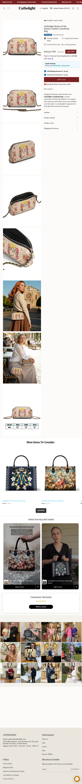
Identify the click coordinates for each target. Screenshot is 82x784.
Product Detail (49, 118)
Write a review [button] (41, 607)
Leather (47, 113)
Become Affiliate (47, 754)
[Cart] (78, 8)
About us (45, 739)
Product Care (49, 123)
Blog (43, 750)
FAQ (43, 743)
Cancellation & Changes (11, 775)
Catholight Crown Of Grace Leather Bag (13, 501)
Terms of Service (8, 779)
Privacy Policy (7, 764)
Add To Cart (19, 587)
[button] (77, 779)
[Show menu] (4, 8)
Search (44, 747)
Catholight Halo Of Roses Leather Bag (52, 501)
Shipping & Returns (51, 128)
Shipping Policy (8, 767)
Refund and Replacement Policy (13, 771)
